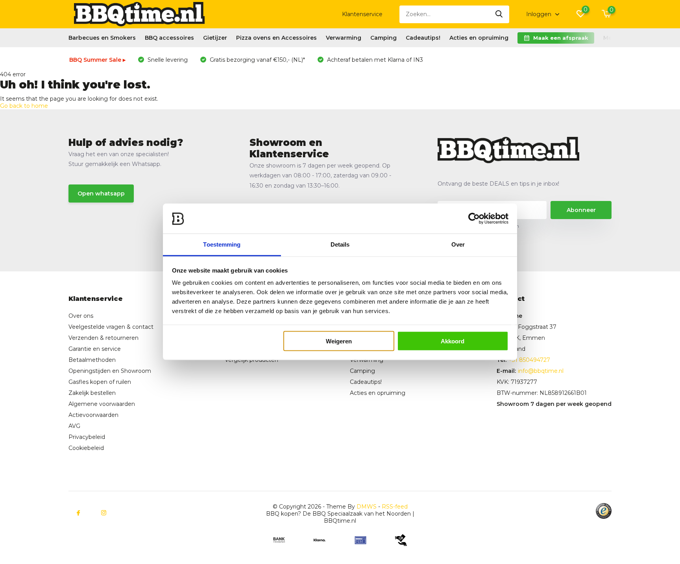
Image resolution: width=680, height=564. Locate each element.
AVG (74, 425)
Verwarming (343, 37)
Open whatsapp (101, 193)
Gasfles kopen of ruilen (99, 381)
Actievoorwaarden (93, 414)
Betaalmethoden (92, 359)
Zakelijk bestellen (92, 392)
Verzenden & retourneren (103, 337)
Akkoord (452, 341)
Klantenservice (362, 14)
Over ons (80, 315)
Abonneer (581, 210)
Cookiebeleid (86, 448)
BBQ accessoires (169, 37)
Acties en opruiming (478, 37)
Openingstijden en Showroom (109, 370)
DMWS (367, 506)
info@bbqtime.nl (541, 370)
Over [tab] (458, 244)
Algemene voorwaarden (101, 403)
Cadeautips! (423, 37)
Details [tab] (340, 244)
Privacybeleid (86, 437)
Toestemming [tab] (221, 244)
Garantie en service (94, 348)
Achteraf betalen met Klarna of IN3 (374, 59)
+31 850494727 (529, 359)
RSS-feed (395, 506)
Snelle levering (167, 59)
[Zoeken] (499, 14)
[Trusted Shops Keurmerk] (604, 511)
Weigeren (339, 341)
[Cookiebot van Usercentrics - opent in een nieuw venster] (474, 219)
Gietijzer (215, 37)
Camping (383, 37)
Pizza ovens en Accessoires (276, 37)
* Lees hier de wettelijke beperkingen (478, 226)
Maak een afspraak (560, 38)
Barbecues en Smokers (102, 37)
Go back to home (24, 105)
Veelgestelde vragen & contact (110, 326)
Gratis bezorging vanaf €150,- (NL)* (256, 59)
